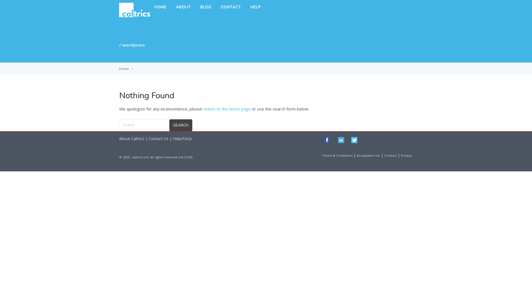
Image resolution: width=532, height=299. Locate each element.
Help (255, 7)
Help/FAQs (182, 138)
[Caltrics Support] (134, 15)
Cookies (390, 155)
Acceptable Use (368, 155)
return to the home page (227, 109)
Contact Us (158, 138)
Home (160, 7)
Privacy (406, 155)
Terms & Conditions (337, 155)
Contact (231, 7)
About (183, 7)
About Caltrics (131, 138)
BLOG (205, 7)
